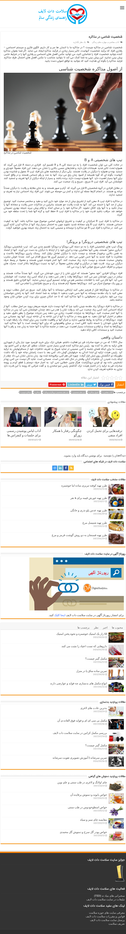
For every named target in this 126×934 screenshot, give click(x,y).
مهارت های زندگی (99, 42)
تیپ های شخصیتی (79, 392)
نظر (96, 627)
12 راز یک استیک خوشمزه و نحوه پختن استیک (81, 634)
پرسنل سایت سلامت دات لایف (107, 920)
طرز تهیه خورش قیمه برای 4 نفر (88, 498)
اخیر (105, 627)
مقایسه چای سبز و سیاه (93, 819)
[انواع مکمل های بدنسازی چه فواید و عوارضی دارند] (116, 687)
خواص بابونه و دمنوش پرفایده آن (88, 794)
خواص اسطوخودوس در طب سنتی (87, 807)
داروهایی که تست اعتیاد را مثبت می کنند (84, 646)
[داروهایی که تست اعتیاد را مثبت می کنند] (116, 650)
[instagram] (54, 468)
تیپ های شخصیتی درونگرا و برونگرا (56, 392)
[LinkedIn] (60, 468)
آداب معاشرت (113, 42)
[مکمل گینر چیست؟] (116, 662)
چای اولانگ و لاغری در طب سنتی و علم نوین (82, 782)
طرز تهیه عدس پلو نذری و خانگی (88, 510)
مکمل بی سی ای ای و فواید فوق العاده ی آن (82, 720)
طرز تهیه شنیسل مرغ (95, 522)
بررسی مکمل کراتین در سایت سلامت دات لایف (80, 733)
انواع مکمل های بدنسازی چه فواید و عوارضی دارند (78, 683)
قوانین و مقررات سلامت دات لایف (105, 916)
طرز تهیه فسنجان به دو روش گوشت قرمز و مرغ (79, 535)
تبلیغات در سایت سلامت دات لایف (105, 899)
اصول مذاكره (93, 392)
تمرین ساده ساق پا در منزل (91, 671)
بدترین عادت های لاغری (93, 708)
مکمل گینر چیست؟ (96, 658)
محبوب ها (117, 627)
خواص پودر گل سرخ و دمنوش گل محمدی (83, 832)
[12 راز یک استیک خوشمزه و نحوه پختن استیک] (116, 637)
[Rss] (71, 468)
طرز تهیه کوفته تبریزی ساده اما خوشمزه (84, 485)
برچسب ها (83, 627)
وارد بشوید (70, 455)
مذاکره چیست (26, 392)
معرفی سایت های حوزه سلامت (107, 912)
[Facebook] (65, 468)
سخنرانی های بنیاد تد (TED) (109, 895)
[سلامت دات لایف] (63, 13)
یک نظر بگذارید (79, 42)
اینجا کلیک (59, 615)
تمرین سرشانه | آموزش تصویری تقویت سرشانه (80, 757)
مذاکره (37, 392)
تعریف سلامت (116, 923)
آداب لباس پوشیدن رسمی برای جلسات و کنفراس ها (24, 432)
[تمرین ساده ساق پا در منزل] (116, 674)
